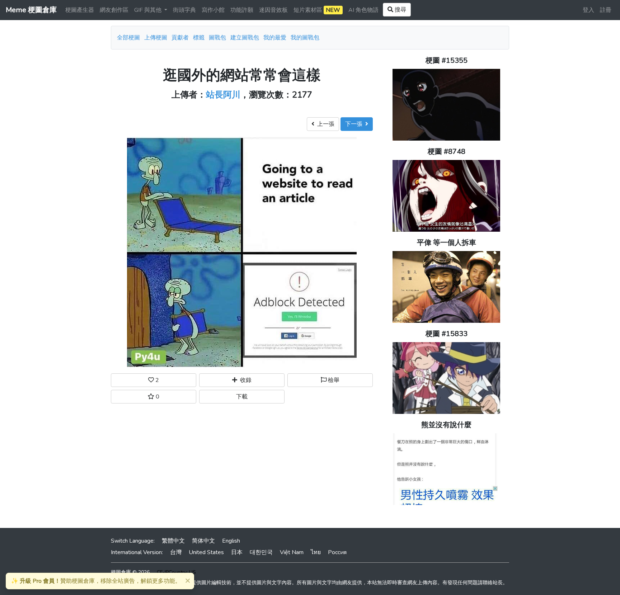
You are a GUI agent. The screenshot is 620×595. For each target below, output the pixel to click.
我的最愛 (274, 38)
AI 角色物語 (363, 10)
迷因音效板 (273, 10)
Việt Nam (292, 552)
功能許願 (241, 10)
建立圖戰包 (244, 38)
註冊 (605, 10)
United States (206, 552)
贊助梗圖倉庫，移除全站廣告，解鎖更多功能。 (96, 581)
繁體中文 (173, 541)
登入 (588, 10)
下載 (242, 397)
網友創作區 (114, 10)
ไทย (316, 552)
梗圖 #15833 (447, 334)
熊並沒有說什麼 (446, 425)
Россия (337, 552)
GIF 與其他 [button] (148, 10)
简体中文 (203, 541)
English (231, 541)
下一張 (355, 124)
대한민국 (261, 552)
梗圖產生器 (79, 10)
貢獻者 (180, 38)
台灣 (176, 552)
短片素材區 (316, 10)
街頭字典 (184, 10)
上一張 (324, 124)
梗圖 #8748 (446, 151)
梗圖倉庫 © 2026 (130, 572)
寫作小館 (213, 10)
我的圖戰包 (305, 38)
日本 (237, 552)
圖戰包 (217, 38)
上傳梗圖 (155, 38)
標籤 (199, 38)
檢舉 (333, 380)
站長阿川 (223, 94)
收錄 (244, 380)
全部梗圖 (128, 38)
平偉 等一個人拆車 (446, 242)
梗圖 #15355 (447, 60)
